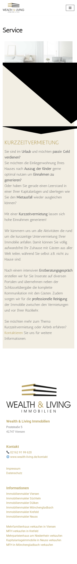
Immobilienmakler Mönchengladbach (29, 507)
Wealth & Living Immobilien (28, 421)
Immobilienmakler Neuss (22, 516)
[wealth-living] (13, 7)
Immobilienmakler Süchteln (23, 498)
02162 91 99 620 (21, 452)
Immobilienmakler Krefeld (22, 512)
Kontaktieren (13, 333)
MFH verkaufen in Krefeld (22, 531)
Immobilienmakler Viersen (22, 493)
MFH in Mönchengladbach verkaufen (29, 545)
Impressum (13, 468)
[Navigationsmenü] (70, 8)
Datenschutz (14, 473)
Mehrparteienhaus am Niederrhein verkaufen (34, 535)
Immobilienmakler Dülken (22, 503)
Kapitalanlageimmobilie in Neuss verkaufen (33, 540)
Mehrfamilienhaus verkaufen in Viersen (31, 526)
